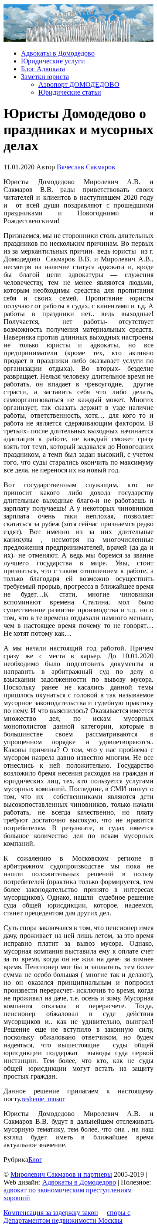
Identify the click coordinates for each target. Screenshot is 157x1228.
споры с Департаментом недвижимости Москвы (66, 1216)
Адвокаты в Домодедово (58, 53)
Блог (35, 1159)
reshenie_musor (43, 1099)
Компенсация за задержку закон (50, 1212)
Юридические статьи (69, 92)
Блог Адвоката (43, 69)
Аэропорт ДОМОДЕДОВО (78, 84)
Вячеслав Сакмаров (86, 167)
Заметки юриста (45, 76)
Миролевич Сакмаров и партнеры (61, 1174)
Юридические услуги (53, 61)
